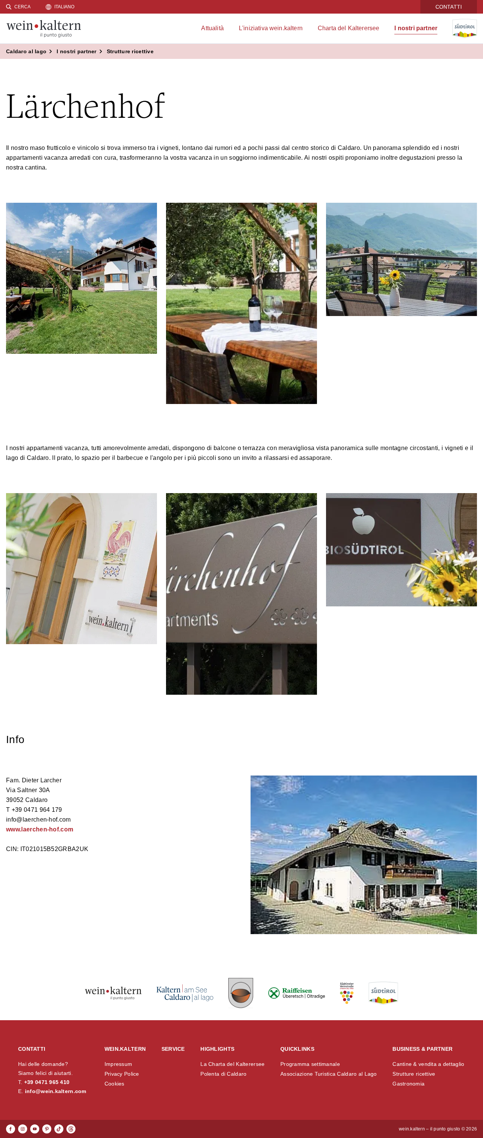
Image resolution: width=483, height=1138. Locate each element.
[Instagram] (22, 1128)
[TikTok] (58, 1128)
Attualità (212, 28)
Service (173, 1049)
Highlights (217, 1049)
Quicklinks (297, 1049)
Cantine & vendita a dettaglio (428, 1064)
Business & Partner (422, 1049)
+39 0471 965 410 (46, 1082)
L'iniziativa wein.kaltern (271, 28)
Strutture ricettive (413, 1074)
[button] (81, 278)
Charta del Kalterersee (349, 28)
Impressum (118, 1064)
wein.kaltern (125, 1049)
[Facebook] (10, 1128)
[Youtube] (34, 1128)
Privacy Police (122, 1074)
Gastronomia (408, 1084)
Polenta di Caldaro (223, 1074)
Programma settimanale (310, 1064)
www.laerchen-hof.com (39, 829)
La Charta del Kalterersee (232, 1064)
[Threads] (70, 1128)
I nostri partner (415, 28)
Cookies (115, 1084)
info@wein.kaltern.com (55, 1091)
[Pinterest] (46, 1128)
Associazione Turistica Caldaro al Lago (328, 1074)
